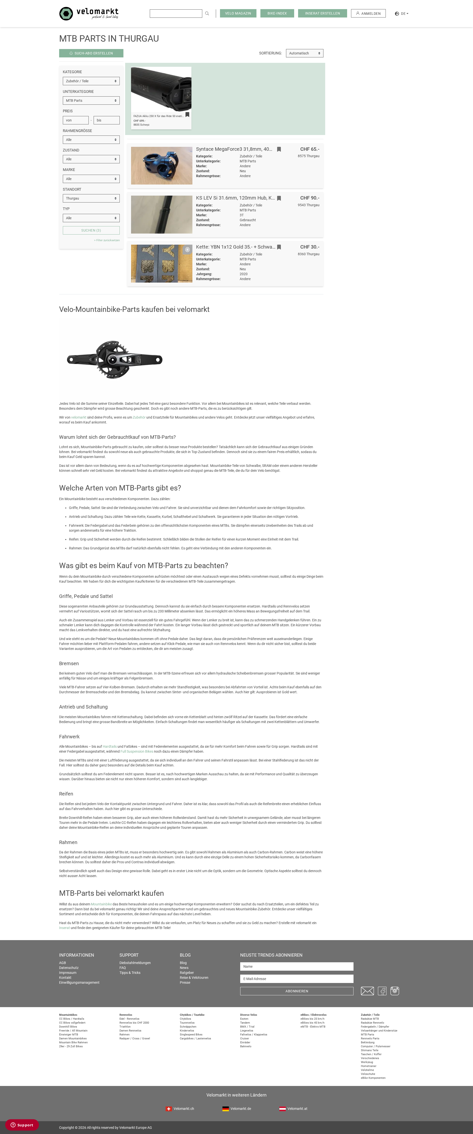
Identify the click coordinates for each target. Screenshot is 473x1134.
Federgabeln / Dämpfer (375, 1026)
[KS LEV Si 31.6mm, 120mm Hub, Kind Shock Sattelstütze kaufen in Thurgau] (162, 215)
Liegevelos (246, 1030)
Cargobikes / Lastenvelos (195, 1038)
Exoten (244, 1018)
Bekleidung (367, 1042)
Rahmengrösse (77, 131)
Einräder (245, 1042)
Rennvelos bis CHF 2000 (134, 1022)
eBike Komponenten (373, 1078)
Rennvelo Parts (370, 1038)
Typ (66, 209)
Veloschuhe (368, 1074)
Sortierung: (270, 53)
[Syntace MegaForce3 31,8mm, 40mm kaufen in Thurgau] (162, 166)
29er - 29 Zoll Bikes (71, 1046)
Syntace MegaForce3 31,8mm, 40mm (237, 149)
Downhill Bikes (68, 1026)
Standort (72, 189)
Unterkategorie (78, 91)
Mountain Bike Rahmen (73, 1042)
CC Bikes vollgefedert (72, 1022)
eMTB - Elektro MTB (313, 1026)
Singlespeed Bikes (191, 1034)
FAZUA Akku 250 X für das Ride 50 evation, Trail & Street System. (174, 116)
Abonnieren (297, 991)
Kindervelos (187, 1030)
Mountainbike (101, 904)
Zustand (71, 150)
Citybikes (185, 1018)
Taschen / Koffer (371, 1054)
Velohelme (367, 1070)
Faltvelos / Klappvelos (253, 1034)
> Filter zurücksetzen (107, 240)
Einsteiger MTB (68, 1034)
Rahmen (124, 1034)
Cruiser (244, 1038)
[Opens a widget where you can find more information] (22, 1125)
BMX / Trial (247, 1026)
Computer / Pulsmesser (375, 1046)
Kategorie (72, 72)
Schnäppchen (188, 1026)
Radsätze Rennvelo (372, 1022)
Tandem (245, 1022)
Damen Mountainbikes (73, 1038)
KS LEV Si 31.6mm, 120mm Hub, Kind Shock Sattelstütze (258, 198)
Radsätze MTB (370, 1018)
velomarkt (78, 417)
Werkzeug (367, 1062)
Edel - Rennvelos (129, 1018)
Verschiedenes (370, 1058)
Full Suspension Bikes (136, 751)
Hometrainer (368, 1066)
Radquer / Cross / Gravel (134, 1038)
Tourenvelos (187, 1022)
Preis (68, 111)
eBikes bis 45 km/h (312, 1022)
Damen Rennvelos (130, 1030)
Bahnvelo (245, 1046)
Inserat (64, 928)
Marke (69, 170)
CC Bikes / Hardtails (71, 1018)
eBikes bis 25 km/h (312, 1018)
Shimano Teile (369, 1050)
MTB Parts (367, 1034)
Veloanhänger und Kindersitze (379, 1030)
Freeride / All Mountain (73, 1030)
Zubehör (139, 417)
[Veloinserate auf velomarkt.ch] (88, 13)
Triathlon (125, 1026)
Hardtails (110, 746)
